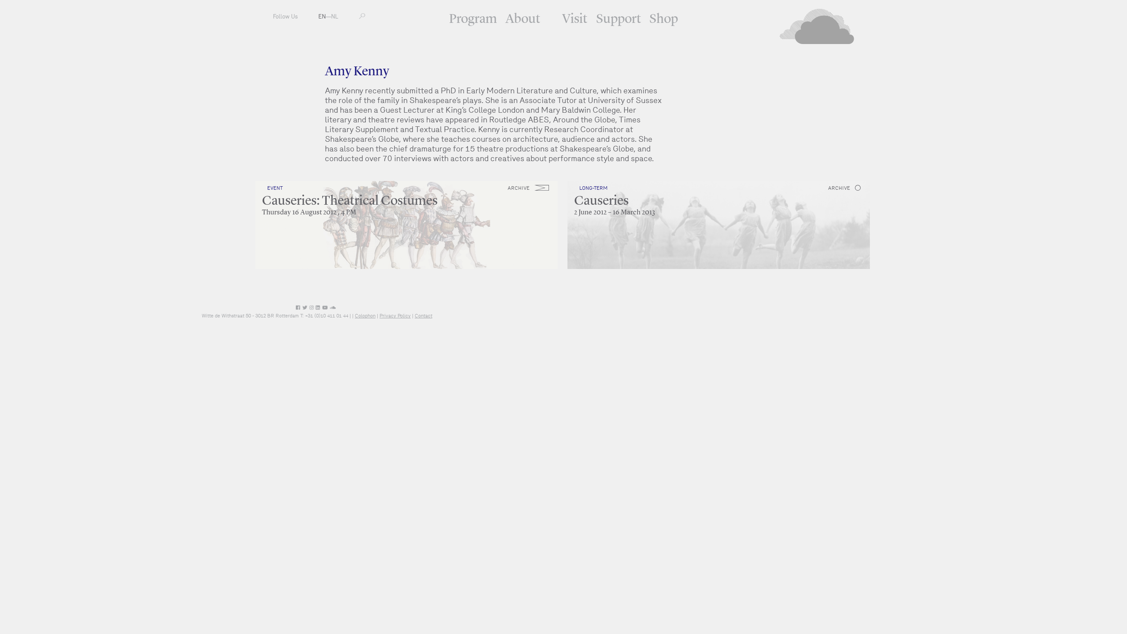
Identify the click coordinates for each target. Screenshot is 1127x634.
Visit (574, 19)
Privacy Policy (395, 315)
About (522, 19)
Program (473, 19)
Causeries (601, 201)
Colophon (365, 315)
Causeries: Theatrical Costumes (350, 201)
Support (618, 19)
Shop (663, 19)
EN (322, 16)
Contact (423, 315)
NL (334, 16)
